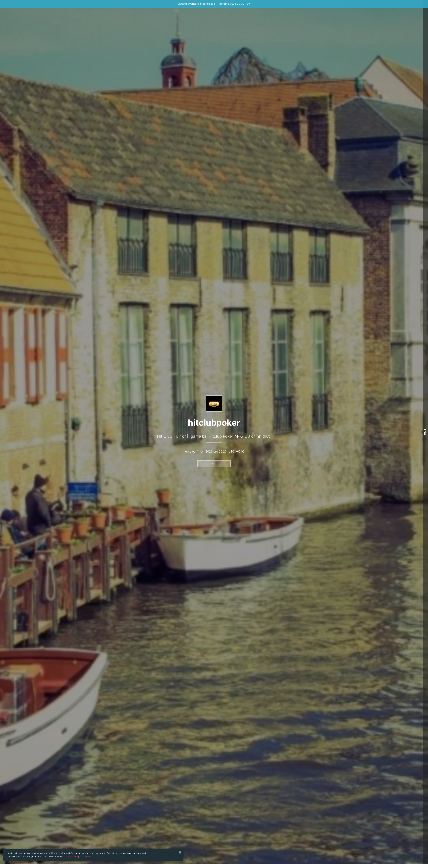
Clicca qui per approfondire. (77, 856)
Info (213, 463)
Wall (425, 432)
